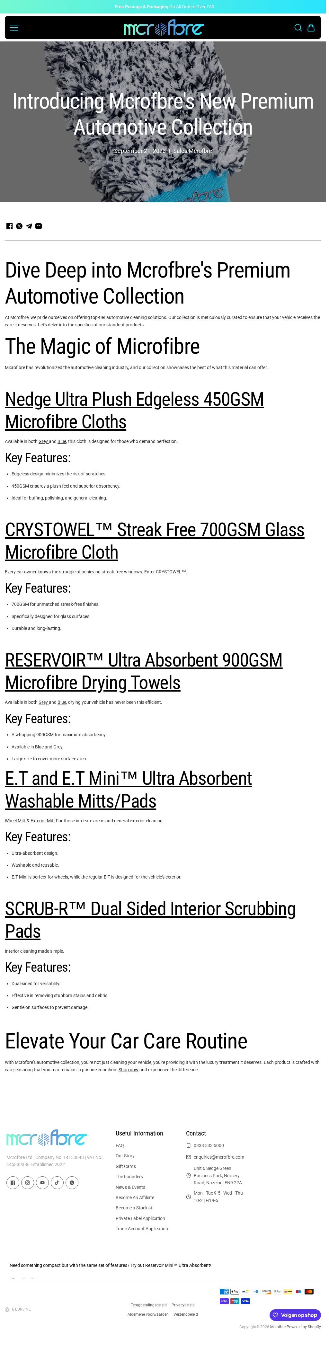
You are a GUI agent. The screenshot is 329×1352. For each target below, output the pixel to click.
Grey (44, 441)
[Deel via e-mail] (38, 226)
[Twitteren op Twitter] (19, 226)
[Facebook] (12, 1182)
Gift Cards (126, 1166)
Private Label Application (140, 1218)
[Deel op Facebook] (9, 226)
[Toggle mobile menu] (65, 27)
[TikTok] (57, 1182)
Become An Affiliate (135, 1197)
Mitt (51, 820)
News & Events (130, 1187)
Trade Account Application (142, 1228)
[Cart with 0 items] (311, 27)
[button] (311, 27)
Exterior (39, 820)
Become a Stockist (134, 1207)
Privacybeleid (183, 1305)
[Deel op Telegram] (29, 226)
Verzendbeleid (185, 1314)
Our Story (125, 1155)
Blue (62, 441)
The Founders (129, 1176)
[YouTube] (42, 1182)
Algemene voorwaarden (148, 1314)
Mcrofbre (278, 1327)
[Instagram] (27, 1182)
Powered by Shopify (304, 1327)
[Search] (298, 27)
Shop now (128, 1069)
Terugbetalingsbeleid (149, 1305)
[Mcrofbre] (164, 27)
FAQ (120, 1145)
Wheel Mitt (16, 820)
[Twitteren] (72, 1182)
